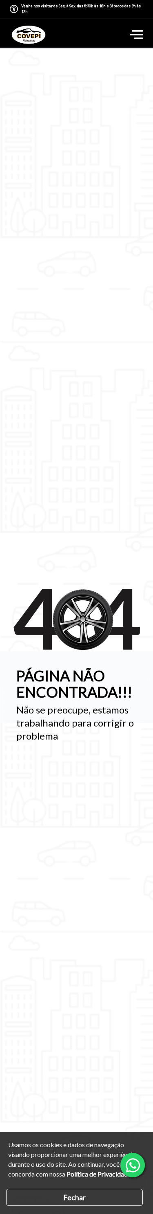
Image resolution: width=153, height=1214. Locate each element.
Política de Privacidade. (99, 1174)
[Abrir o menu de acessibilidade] (14, 9)
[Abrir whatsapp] (132, 1165)
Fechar (74, 1197)
